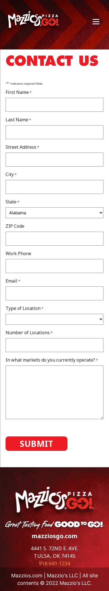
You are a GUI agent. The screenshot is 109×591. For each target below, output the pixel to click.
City (11, 174)
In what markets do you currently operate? (52, 360)
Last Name (18, 120)
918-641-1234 (54, 563)
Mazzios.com (26, 575)
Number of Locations (29, 332)
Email (13, 281)
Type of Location (24, 308)
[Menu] (96, 21)
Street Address (22, 147)
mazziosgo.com (54, 536)
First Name (19, 92)
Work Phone (18, 253)
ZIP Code (15, 226)
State (12, 202)
